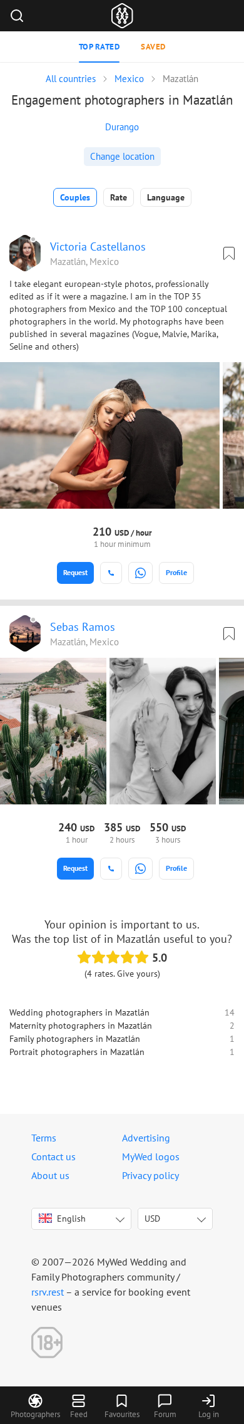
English (71, 1218)
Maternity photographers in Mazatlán (80, 1025)
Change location (122, 156)
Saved (153, 46)
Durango (122, 127)
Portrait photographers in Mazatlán (77, 1052)
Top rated (99, 46)
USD (152, 1218)
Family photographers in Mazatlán (74, 1038)
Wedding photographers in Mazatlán (79, 1012)
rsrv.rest (47, 1292)
